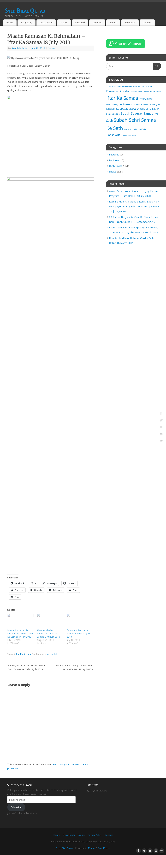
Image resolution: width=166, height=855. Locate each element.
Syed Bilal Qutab (25, 10)
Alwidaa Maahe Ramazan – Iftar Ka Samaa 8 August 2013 (48, 633)
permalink (52, 654)
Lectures (97, 22)
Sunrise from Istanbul (133, 129)
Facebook (130, 22)
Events (113, 22)
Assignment (127, 87)
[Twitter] (161, 421)
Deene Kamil (143, 92)
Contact (147, 22)
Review (156, 108)
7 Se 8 (108, 87)
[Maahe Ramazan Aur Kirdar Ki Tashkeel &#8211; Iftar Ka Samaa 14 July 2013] (20, 621)
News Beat (136, 108)
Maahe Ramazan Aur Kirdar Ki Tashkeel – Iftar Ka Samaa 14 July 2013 (20, 633)
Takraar (145, 129)
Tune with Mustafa (128, 135)
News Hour (147, 109)
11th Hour (116, 86)
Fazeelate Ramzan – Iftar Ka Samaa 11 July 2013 (78, 633)
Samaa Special (113, 114)
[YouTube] (161, 427)
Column (133, 91)
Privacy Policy (94, 834)
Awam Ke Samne (139, 87)
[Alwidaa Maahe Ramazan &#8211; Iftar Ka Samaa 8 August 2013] (50, 621)
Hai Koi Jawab (155, 92)
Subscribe (16, 807)
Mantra (91, 848)
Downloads (69, 834)
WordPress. (104, 848)
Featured (80, 22)
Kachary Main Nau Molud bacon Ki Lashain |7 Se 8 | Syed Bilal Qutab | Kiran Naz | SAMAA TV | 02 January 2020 (134, 206)
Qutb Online (46, 22)
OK (156, 66)
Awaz (149, 87)
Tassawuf (113, 135)
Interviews (145, 99)
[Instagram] (161, 434)
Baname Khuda (117, 91)
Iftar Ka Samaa (23, 654)
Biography (26, 22)
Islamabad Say (112, 105)
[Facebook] (161, 414)
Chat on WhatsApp (128, 43)
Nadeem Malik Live (121, 109)
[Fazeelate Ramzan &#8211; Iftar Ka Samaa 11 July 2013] (80, 621)
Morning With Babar (139, 105)
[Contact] (161, 441)
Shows (63, 22)
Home (9, 22)
